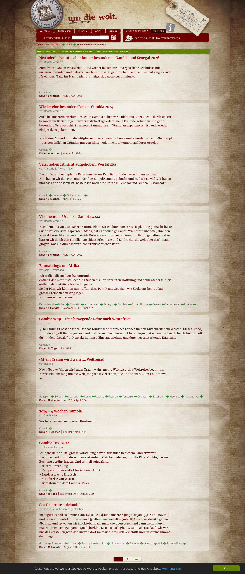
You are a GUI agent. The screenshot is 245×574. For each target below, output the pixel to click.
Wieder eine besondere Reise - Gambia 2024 (76, 107)
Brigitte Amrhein (53, 62)
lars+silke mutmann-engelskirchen (64, 509)
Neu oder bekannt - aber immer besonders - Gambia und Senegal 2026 (99, 58)
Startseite (56, 44)
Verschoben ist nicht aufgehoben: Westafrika (77, 164)
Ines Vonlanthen (53, 447)
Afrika (113, 31)
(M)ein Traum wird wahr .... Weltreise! (71, 359)
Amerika (45, 31)
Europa (82, 31)
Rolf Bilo (48, 363)
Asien (98, 31)
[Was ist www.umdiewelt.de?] (170, 27)
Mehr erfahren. (172, 568)
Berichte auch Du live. (157, 38)
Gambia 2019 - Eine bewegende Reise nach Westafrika (85, 319)
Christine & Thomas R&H (58, 168)
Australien (64, 31)
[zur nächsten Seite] (136, 559)
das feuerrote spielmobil (60, 505)
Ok (226, 568)
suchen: (57, 37)
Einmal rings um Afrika (59, 266)
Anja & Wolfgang (54, 270)
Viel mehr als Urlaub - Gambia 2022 (69, 217)
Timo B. (48, 323)
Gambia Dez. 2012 (54, 443)
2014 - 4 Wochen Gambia (60, 411)
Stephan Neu (51, 415)
